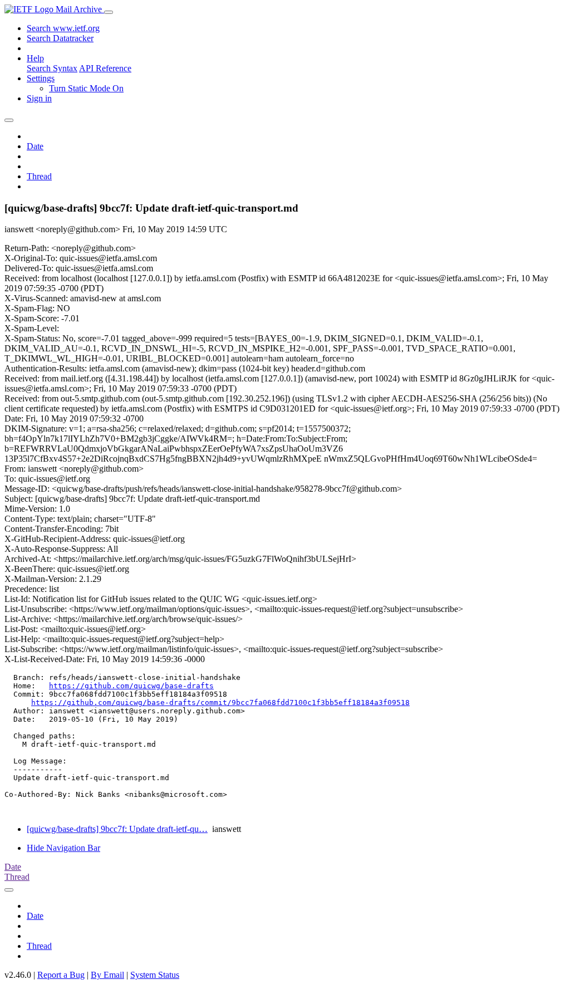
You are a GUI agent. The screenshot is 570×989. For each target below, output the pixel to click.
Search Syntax (52, 68)
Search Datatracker (60, 38)
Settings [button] (41, 78)
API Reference (105, 68)
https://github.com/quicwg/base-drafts (131, 686)
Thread (39, 176)
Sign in (39, 98)
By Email (107, 975)
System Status (154, 975)
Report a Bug (61, 975)
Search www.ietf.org (63, 28)
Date (35, 146)
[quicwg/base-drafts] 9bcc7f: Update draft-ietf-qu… (117, 829)
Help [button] (35, 58)
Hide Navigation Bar (63, 848)
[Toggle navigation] (108, 12)
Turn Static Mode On (86, 88)
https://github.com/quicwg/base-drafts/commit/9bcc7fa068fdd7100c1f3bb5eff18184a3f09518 (220, 702)
